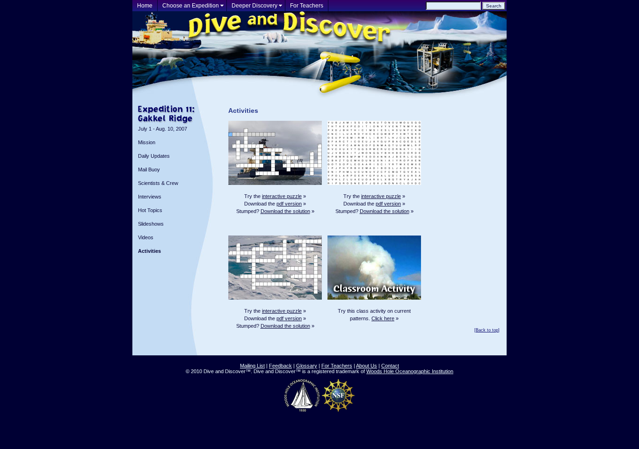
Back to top (487, 330)
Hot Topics (150, 210)
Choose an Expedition (190, 5)
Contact (390, 365)
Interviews (149, 196)
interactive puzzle (282, 196)
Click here (382, 318)
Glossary (306, 365)
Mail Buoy (149, 169)
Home (144, 5)
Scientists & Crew (158, 183)
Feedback (280, 365)
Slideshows (151, 224)
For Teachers (306, 5)
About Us (366, 365)
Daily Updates (154, 156)
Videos (145, 237)
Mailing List (252, 365)
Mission (146, 142)
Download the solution (285, 211)
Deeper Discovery (254, 5)
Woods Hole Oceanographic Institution (409, 371)
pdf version (289, 203)
